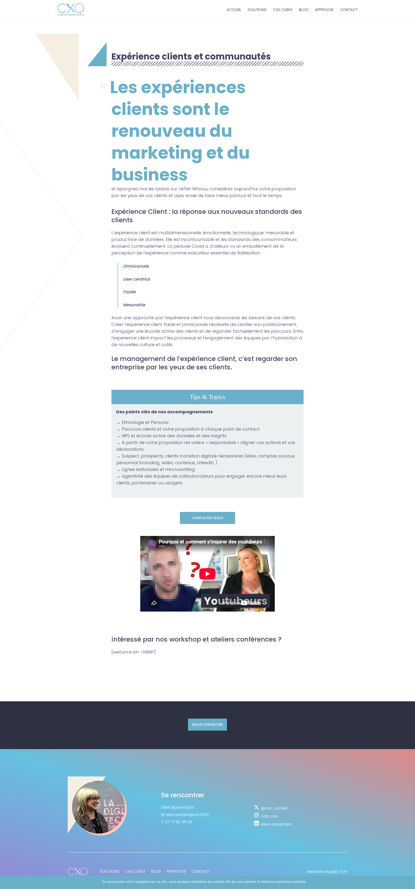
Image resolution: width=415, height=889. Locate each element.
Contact (348, 9)
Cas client (283, 9)
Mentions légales (323, 871)
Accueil (234, 9)
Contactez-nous (207, 518)
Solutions (257, 9)
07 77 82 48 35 (178, 822)
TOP (343, 871)
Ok (311, 881)
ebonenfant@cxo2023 (187, 814)
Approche (324, 9)
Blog (303, 9)
